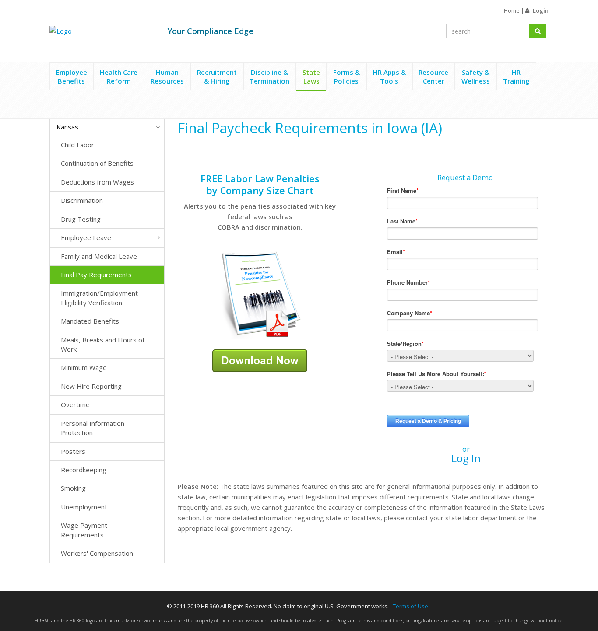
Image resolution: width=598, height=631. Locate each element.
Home (512, 10)
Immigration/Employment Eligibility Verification (99, 298)
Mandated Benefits (90, 321)
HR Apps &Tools (389, 76)
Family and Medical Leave (99, 256)
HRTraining (516, 76)
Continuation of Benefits (97, 163)
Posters (73, 451)
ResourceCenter (433, 76)
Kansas (67, 126)
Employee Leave (86, 237)
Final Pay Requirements (96, 274)
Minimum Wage (84, 367)
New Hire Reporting (91, 386)
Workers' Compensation (97, 553)
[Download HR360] (259, 360)
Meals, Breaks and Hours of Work (102, 344)
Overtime (75, 404)
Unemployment (84, 506)
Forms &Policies (346, 76)
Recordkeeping (83, 469)
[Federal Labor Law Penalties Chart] (260, 294)
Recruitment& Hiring (217, 76)
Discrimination (82, 200)
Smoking (73, 488)
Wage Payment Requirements (84, 530)
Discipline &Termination (269, 76)
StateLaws (311, 76)
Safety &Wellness (475, 76)
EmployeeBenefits (71, 76)
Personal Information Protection (92, 428)
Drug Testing (81, 219)
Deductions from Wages (97, 182)
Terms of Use (410, 606)
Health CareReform (118, 76)
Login (541, 10)
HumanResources (167, 76)
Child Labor (77, 144)
